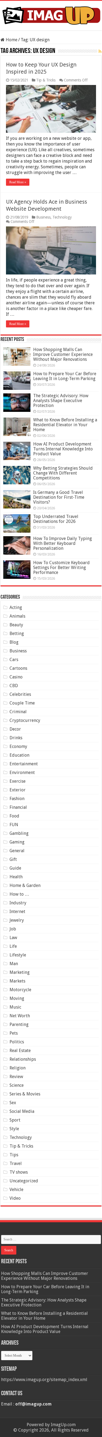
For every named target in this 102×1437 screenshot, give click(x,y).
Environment (22, 772)
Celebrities (20, 694)
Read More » (17, 182)
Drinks (16, 737)
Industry (18, 902)
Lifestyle (18, 955)
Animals (17, 616)
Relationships (23, 1059)
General (17, 850)
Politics (17, 1041)
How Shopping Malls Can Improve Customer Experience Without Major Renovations (63, 354)
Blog (14, 642)
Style (14, 1128)
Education (19, 755)
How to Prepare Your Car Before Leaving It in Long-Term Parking (64, 376)
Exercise (18, 781)
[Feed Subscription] (99, 51)
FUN (14, 824)
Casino (16, 677)
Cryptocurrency (25, 720)
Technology (62, 217)
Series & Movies (25, 1094)
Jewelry (17, 920)
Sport (15, 1120)
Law (13, 937)
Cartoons (18, 668)
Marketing (20, 972)
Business (43, 217)
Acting (16, 607)
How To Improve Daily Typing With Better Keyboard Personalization (62, 543)
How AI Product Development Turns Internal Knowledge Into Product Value (63, 448)
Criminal (18, 711)
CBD (14, 685)
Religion (18, 1067)
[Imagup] (51, 14)
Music (15, 1007)
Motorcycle (20, 989)
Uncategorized (24, 1180)
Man (14, 963)
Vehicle (16, 1189)
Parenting (19, 1024)
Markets (17, 981)
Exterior (18, 789)
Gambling (19, 833)
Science (17, 1085)
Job (13, 928)
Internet (17, 911)
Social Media (22, 1111)
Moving (17, 998)
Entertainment (24, 763)
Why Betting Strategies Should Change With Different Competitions (63, 473)
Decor (15, 729)
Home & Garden (25, 885)
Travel (16, 1163)
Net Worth (20, 1015)
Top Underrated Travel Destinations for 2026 (55, 519)
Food (14, 816)
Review (16, 1076)
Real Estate (20, 1050)
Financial (18, 807)
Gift (13, 859)
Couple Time (22, 703)
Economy (18, 746)
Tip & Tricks (45, 80)
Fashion (17, 798)
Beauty (16, 624)
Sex (13, 1102)
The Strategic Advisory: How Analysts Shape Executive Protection (60, 400)
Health (16, 876)
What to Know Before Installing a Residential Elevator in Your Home (65, 424)
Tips (14, 1154)
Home (11, 39)
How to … (19, 894)
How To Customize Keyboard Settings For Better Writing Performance (61, 567)
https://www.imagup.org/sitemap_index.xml (44, 1379)
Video (15, 1198)
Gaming (17, 842)
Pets (14, 1033)
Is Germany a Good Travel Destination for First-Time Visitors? (58, 497)
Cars (14, 659)
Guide (15, 868)
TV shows (19, 1172)
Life (13, 946)
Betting (17, 633)
